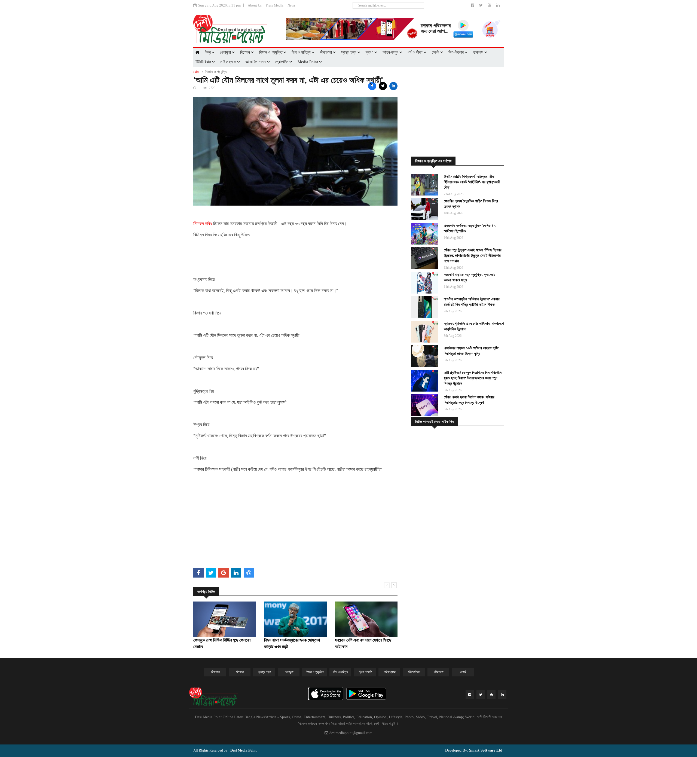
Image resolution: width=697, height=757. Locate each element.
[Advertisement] (295, 528)
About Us (255, 5)
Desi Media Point (243, 750)
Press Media (274, 5)
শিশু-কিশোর (456, 52)
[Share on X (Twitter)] (383, 86)
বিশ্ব (208, 52)
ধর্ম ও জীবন (416, 52)
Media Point (308, 62)
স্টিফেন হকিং (202, 223)
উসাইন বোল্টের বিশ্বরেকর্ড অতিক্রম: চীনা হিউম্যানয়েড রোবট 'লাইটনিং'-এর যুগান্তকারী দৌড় (472, 182)
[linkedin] (498, 5)
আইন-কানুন (391, 52)
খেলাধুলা (226, 52)
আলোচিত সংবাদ (256, 62)
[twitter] (481, 5)
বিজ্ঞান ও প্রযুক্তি (271, 52)
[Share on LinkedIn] (393, 86)
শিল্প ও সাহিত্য (302, 52)
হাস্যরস (478, 52)
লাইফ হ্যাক (228, 62)
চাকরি (436, 52)
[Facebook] (473, 5)
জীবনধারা (326, 52)
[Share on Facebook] (372, 86)
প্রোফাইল (282, 62)
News (291, 5)
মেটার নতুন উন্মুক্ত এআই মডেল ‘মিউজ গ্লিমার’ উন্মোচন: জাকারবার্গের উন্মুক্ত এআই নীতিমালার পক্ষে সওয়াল (473, 255)
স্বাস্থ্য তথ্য (349, 52)
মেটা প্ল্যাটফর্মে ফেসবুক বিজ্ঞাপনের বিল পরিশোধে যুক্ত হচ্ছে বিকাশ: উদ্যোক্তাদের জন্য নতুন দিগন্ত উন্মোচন (473, 378)
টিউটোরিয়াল (203, 62)
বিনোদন (245, 52)
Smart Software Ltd (485, 750)
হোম (195, 72)
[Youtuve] (490, 5)
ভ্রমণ (370, 52)
